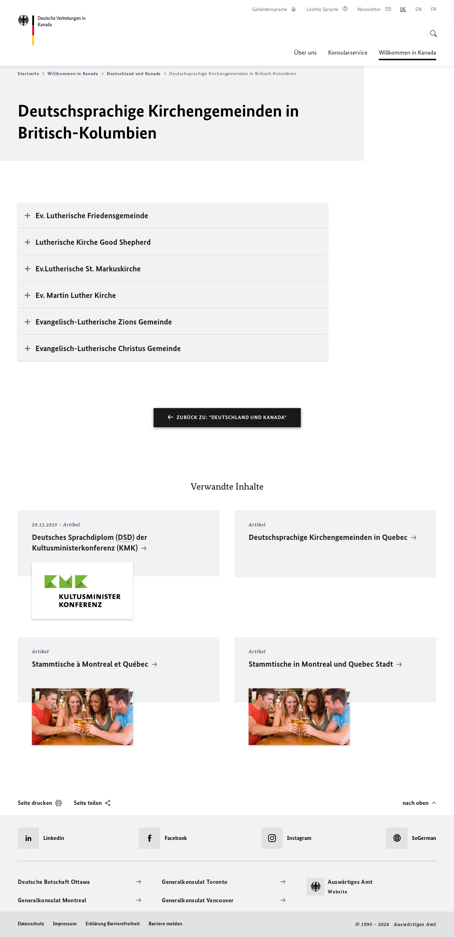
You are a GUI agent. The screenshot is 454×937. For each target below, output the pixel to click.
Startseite (28, 73)
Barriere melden (165, 924)
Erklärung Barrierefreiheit (112, 924)
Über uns (305, 52)
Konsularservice (347, 52)
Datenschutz (31, 924)
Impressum (65, 924)
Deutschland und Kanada (134, 73)
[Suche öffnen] (431, 29)
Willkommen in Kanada (407, 54)
